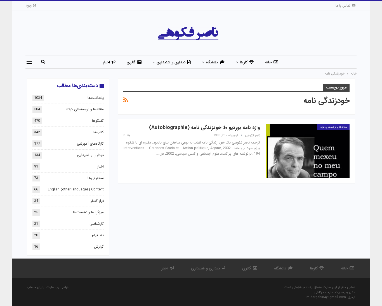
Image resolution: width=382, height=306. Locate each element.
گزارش (99, 247)
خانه (268, 62)
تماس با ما (343, 5)
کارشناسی (96, 224)
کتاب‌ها (98, 132)
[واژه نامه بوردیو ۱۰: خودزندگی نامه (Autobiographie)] (308, 151)
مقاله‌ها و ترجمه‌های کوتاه (333, 127)
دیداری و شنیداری (171, 62)
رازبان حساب (35, 287)
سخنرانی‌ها (96, 178)
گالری (131, 62)
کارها (243, 62)
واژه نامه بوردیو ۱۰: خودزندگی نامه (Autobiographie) (204, 128)
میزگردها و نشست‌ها (88, 212)
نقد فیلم (98, 235)
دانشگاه (212, 62)
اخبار (106, 62)
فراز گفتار (97, 201)
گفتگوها (98, 121)
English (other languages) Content (76, 189)
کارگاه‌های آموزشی (90, 144)
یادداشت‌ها (96, 98)
